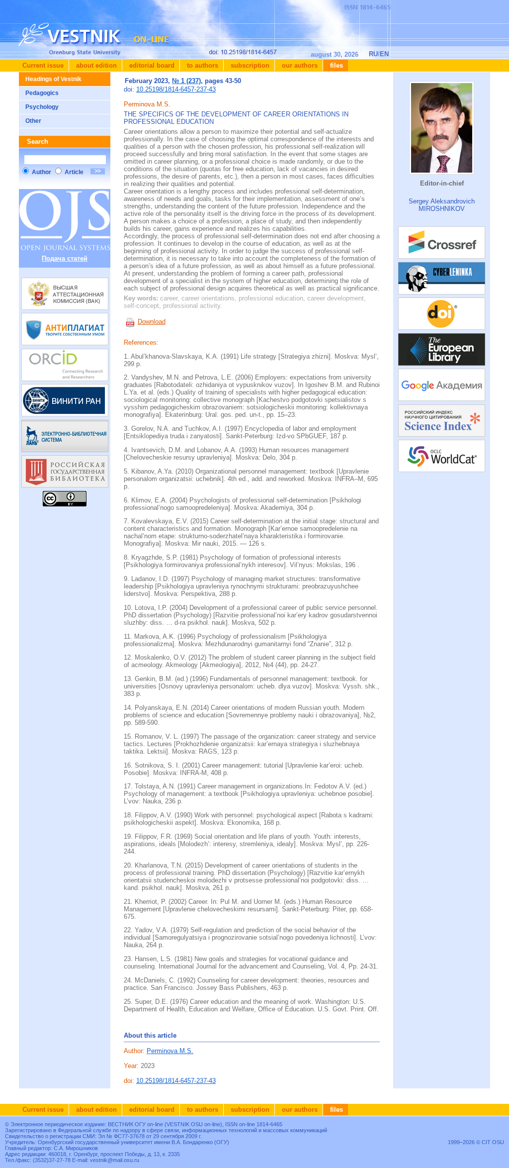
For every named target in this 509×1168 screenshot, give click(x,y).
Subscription (249, 65)
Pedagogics (42, 93)
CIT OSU (493, 1142)
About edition (95, 65)
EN (384, 54)
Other (33, 120)
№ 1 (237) (186, 81)
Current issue (43, 65)
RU (373, 54)
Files (335, 65)
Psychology (42, 106)
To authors (201, 65)
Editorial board (150, 65)
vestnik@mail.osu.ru (114, 1160)
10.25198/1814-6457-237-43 (176, 89)
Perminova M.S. (170, 1051)
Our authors (299, 65)
